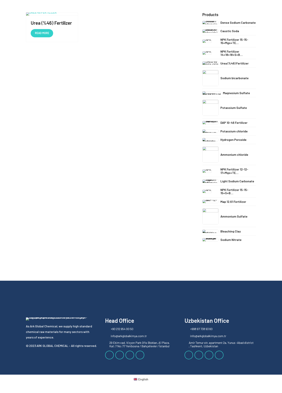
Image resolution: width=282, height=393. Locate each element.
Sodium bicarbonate (234, 78)
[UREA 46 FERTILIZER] (52, 14)
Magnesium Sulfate (236, 93)
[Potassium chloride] (210, 131)
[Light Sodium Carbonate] (210, 181)
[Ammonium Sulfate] (210, 216)
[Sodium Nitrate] (210, 239)
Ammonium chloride (234, 154)
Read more (42, 33)
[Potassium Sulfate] (210, 108)
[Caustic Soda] (210, 31)
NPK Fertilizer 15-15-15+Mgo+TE (234, 41)
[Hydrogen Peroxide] (210, 139)
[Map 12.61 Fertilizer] (210, 201)
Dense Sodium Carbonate (238, 22)
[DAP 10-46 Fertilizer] (210, 122)
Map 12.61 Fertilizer (233, 201)
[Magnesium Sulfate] (211, 93)
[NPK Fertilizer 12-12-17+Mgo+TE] (210, 171)
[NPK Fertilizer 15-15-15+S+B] (210, 191)
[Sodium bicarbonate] (210, 78)
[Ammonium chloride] (210, 155)
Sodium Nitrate (231, 239)
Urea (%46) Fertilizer (51, 23)
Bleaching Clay (230, 231)
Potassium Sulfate (233, 107)
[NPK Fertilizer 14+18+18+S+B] (210, 53)
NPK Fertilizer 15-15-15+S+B (234, 191)
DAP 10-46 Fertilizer (233, 122)
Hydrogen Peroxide (233, 139)
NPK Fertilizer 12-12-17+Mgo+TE (234, 170)
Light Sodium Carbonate (237, 181)
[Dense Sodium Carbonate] (210, 22)
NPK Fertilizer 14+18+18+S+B (230, 53)
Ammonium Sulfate (233, 216)
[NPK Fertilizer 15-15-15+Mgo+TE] (210, 41)
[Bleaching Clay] (210, 231)
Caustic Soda (229, 31)
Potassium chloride (234, 131)
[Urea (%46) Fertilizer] (210, 63)
